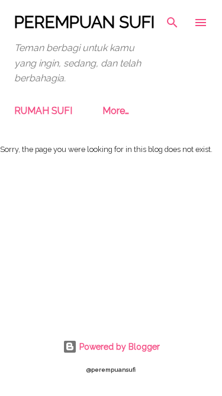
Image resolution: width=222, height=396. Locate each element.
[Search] (172, 21)
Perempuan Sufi (84, 22)
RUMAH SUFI (43, 110)
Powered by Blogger (118, 346)
